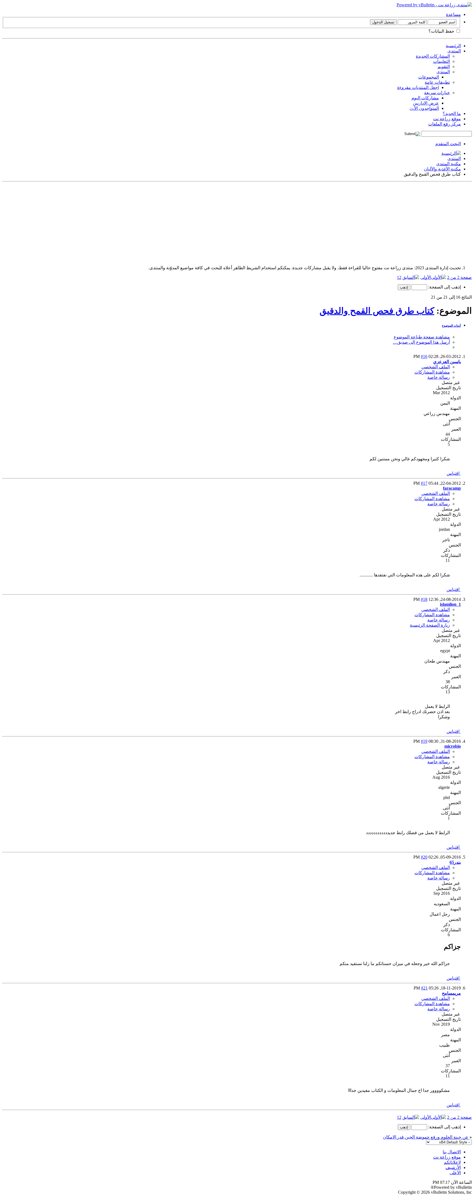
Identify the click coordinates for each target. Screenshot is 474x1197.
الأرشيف (453, 1167)
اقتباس (454, 473)
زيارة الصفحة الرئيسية (430, 625)
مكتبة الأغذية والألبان (442, 169)
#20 (424, 857)
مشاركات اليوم (425, 98)
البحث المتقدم (448, 143)
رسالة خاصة (438, 377)
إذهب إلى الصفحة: (444, 287)
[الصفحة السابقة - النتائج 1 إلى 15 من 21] (410, 277)
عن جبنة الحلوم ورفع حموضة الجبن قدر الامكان (426, 1137)
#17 (424, 483)
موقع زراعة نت (447, 118)
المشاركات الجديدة (433, 56)
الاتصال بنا (452, 1152)
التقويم (444, 66)
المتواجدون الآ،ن (424, 108)
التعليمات (441, 61)
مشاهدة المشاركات (432, 372)
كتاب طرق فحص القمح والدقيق (377, 311)
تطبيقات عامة (437, 82)
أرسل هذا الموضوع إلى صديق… (421, 342)
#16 (424, 356)
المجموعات (428, 77)
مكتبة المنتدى (448, 163)
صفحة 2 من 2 (459, 277)
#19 (424, 741)
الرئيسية (453, 45)
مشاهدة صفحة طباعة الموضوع (422, 337)
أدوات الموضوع (451, 325)
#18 (424, 599)
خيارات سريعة (437, 92)
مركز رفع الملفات (444, 124)
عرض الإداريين (426, 103)
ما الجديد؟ (452, 113)
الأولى (425, 277)
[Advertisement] (307, 222)
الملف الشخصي (435, 367)
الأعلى (455, 1172)
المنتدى (454, 51)
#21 (424, 988)
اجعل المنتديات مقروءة (418, 87)
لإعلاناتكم (452, 1162)
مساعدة (453, 14)
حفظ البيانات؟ (441, 31)
